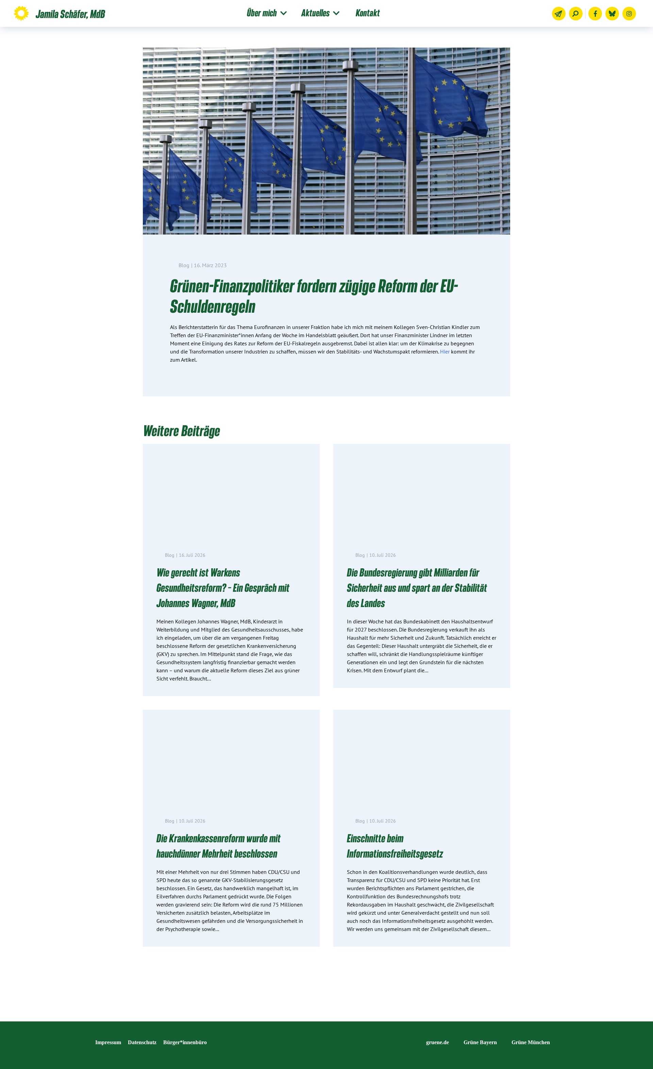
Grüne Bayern (480, 1042)
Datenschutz (142, 1042)
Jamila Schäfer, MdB (70, 13)
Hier (445, 351)
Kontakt (368, 12)
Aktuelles (315, 12)
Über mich (262, 12)
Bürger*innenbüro (185, 1042)
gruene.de (437, 1042)
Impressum (108, 1042)
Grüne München (531, 1042)
